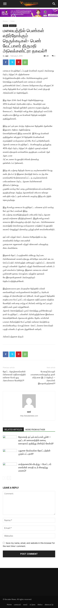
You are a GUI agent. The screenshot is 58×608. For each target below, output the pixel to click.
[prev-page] (4, 478)
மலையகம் (13, 26)
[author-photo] (29, 408)
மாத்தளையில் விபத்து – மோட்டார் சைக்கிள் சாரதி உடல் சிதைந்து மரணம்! (34, 467)
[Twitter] (12, 62)
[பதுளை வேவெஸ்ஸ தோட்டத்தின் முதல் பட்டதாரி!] (10, 454)
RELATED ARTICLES (13, 430)
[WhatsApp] (25, 62)
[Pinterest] (18, 62)
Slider (12, 21)
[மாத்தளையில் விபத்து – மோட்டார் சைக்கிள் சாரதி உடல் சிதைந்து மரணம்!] (10, 467)
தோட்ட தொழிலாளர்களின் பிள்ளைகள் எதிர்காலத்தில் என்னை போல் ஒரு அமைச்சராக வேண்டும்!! (14, 376)
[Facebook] (5, 62)
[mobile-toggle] (4, 4)
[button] (54, 4)
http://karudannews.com (29, 416)
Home (5, 21)
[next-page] (9, 478)
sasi (6, 56)
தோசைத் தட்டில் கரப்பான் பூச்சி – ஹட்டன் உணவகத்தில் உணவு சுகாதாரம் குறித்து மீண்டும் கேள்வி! (35, 440)
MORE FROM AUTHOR (35, 430)
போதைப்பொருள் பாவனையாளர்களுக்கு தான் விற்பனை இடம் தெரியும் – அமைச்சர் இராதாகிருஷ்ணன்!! (43, 377)
